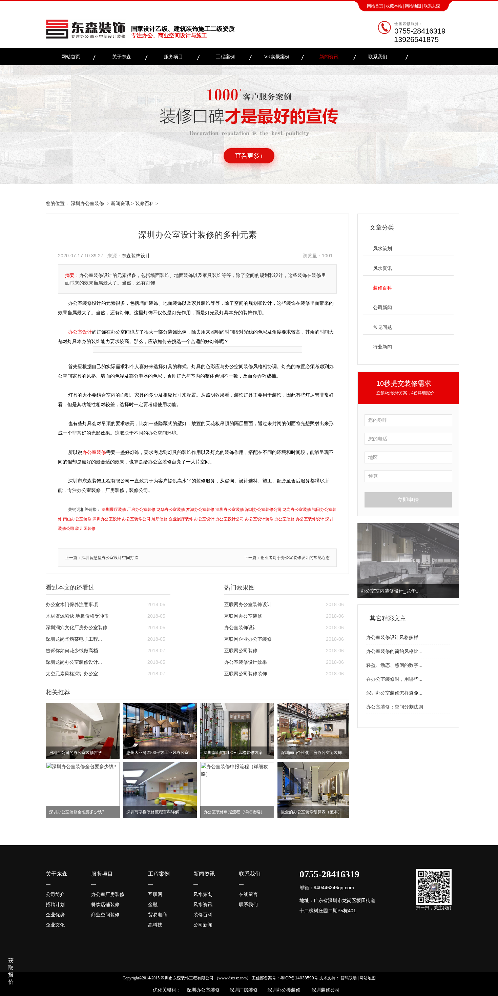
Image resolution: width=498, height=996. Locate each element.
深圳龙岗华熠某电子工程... (74, 639)
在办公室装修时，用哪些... (394, 679)
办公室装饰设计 (240, 627)
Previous (363, 560)
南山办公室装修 (77, 519)
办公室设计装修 (259, 519)
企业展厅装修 (181, 519)
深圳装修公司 (324, 990)
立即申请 (408, 500)
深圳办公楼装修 (282, 990)
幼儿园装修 (85, 528)
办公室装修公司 (136, 519)
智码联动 (348, 978)
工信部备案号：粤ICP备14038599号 (285, 978)
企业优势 (55, 914)
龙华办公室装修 (171, 509)
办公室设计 (80, 332)
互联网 (155, 894)
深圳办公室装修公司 (263, 509)
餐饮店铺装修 (105, 904)
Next (452, 560)
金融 (153, 904)
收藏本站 (394, 6)
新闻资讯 (328, 56)
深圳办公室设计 (106, 519)
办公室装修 (94, 452)
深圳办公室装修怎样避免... (394, 693)
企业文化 (55, 925)
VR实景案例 (277, 56)
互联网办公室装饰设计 (248, 604)
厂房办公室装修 (141, 509)
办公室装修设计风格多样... (394, 637)
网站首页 (375, 6)
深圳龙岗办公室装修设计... (74, 662)
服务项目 (173, 56)
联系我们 (377, 56)
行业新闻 (382, 347)
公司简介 (55, 894)
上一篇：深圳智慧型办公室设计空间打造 (101, 557)
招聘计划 (55, 904)
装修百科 (144, 203)
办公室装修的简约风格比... (394, 651)
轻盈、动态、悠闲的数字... (394, 665)
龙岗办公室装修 (297, 509)
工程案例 (225, 56)
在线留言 (248, 894)
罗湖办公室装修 (200, 509)
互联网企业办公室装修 (248, 639)
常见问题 (382, 327)
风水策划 (382, 248)
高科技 (155, 925)
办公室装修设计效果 (245, 662)
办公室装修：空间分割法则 (394, 707)
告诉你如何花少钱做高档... (74, 650)
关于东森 (121, 56)
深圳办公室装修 (87, 203)
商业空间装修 (105, 914)
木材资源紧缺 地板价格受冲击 (77, 616)
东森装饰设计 (136, 255)
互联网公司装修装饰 (245, 673)
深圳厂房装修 (241, 990)
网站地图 (413, 6)
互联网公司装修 (240, 650)
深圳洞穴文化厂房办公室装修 (76, 627)
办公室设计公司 (229, 519)
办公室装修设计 (310, 519)
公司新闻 (382, 307)
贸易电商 (157, 914)
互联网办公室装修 (243, 616)
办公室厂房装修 (107, 894)
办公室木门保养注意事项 (72, 604)
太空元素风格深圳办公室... (74, 673)
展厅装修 (159, 519)
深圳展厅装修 (114, 509)
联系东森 (432, 6)
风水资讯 (382, 268)
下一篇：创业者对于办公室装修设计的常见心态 (287, 557)
